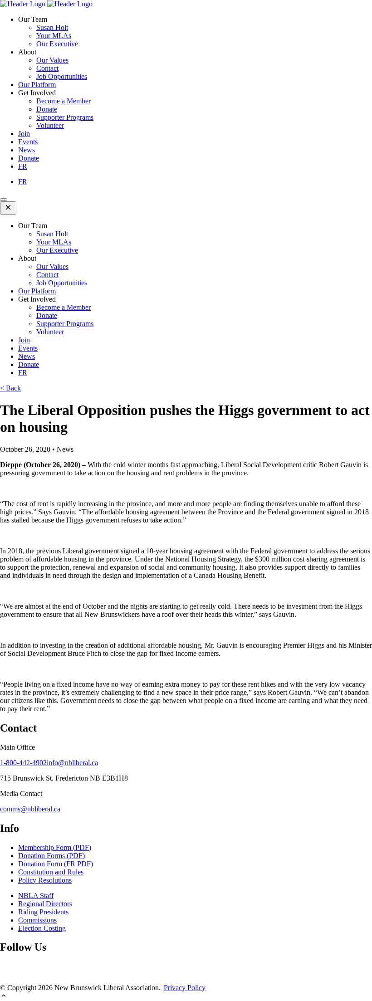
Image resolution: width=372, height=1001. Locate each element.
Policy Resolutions (45, 880)
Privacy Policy (185, 987)
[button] (186, 996)
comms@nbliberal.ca (30, 809)
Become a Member (63, 101)
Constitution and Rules (50, 872)
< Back (10, 388)
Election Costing (42, 928)
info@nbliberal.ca (72, 763)
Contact (47, 68)
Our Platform (37, 84)
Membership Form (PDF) (54, 847)
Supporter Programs (64, 117)
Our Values (52, 60)
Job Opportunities (61, 76)
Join (24, 133)
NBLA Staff (36, 895)
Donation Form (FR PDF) (55, 864)
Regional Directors (45, 904)
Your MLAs (53, 35)
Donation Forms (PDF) (51, 855)
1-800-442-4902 (23, 763)
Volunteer (50, 125)
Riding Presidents (43, 912)
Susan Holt (52, 27)
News (26, 150)
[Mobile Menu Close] (8, 208)
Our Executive (57, 44)
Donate (46, 109)
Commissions (37, 920)
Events (28, 142)
